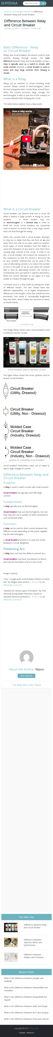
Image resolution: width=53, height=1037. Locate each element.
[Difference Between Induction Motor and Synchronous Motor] (14, 942)
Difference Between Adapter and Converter (34, 956)
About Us (30, 1032)
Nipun (26, 28)
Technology (17, 11)
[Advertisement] (26, 39)
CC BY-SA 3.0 (34, 582)
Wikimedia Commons (12, 585)
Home (7, 11)
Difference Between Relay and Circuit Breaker (35, 926)
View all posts (26, 675)
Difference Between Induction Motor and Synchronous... (33, 942)
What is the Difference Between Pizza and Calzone (26, 1019)
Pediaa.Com (34, 1028)
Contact (22, 1032)
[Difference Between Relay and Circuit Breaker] (14, 927)
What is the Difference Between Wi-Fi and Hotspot (26, 1012)
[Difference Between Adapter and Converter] (14, 957)
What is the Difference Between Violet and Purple (25, 1006)
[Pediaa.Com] (9, 3)
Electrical (28, 11)
